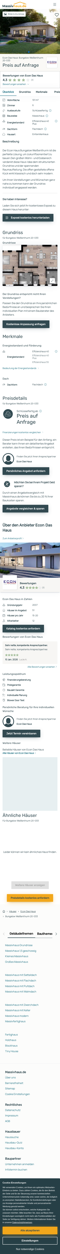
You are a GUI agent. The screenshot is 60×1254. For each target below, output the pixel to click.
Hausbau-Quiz (13, 1142)
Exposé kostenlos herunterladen (30, 217)
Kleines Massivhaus (16, 956)
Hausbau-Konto (14, 1148)
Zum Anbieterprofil (12, 538)
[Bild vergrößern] (52, 280)
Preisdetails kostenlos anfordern (30, 897)
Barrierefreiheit (14, 1083)
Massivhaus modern (17, 1016)
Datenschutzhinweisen (22, 1222)
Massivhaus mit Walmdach (20, 991)
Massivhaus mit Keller (17, 1010)
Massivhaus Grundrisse (18, 945)
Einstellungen (30, 1240)
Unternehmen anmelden (19, 1164)
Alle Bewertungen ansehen (41, 666)
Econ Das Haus (28, 911)
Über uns (10, 1077)
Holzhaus (10, 1040)
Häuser (12, 911)
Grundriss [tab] (25, 91)
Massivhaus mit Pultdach (20, 986)
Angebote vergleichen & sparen (25, 508)
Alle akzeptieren (30, 1230)
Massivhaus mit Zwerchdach (22, 1005)
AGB (7, 1121)
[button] (54, 4)
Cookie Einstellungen (17, 1094)
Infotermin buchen (16, 1169)
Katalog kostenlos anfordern (23, 628)
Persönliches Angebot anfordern (25, 470)
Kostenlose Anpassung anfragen (26, 324)
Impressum (11, 1115)
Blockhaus (11, 1045)
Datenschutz (12, 1110)
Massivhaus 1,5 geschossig (20, 950)
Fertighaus (11, 1034)
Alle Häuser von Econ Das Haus (18, 752)
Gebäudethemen (21, 933)
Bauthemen (45, 934)
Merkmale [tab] (41, 91)
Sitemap (10, 1088)
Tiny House (11, 1051)
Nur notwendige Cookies (30, 1249)
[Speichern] (57, 15)
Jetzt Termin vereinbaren (21, 733)
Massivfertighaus (15, 1021)
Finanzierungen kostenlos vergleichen (22, 432)
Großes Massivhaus (16, 962)
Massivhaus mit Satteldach (21, 975)
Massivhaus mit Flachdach (20, 980)
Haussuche (12, 1137)
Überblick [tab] (8, 91)
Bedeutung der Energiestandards (19, 368)
